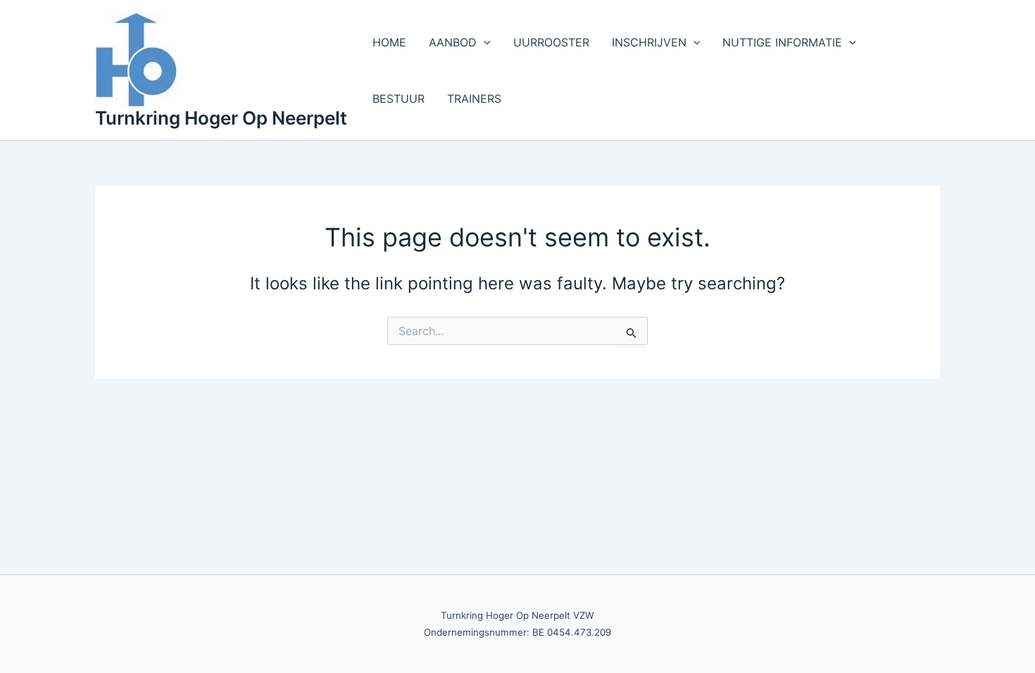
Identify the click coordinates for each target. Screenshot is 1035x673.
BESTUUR (398, 99)
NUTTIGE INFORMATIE (782, 42)
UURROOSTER (551, 42)
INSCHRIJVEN (649, 42)
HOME (389, 42)
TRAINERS (474, 99)
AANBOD (453, 42)
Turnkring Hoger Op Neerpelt (221, 118)
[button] (484, 42)
